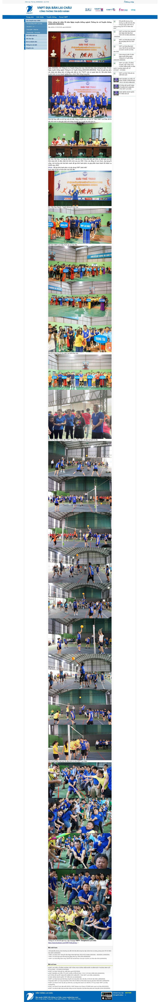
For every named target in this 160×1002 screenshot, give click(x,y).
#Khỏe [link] (50, 167)
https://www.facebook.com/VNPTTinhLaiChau (62, 943)
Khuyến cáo (30, 48)
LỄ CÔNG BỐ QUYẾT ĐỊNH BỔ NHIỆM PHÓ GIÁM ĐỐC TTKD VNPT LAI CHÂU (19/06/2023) (74, 975)
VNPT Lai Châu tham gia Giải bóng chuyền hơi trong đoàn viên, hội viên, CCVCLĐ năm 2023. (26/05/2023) (77, 979)
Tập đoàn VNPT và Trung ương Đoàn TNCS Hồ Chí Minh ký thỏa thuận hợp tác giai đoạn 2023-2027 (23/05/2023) (79, 980)
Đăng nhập (130, 2)
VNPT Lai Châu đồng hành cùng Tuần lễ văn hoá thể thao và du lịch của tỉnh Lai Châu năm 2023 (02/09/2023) (78, 958)
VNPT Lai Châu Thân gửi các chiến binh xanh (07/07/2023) (64, 971)
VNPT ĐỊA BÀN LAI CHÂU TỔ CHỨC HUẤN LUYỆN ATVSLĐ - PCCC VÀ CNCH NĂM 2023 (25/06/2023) (76, 973)
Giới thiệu (40, 17)
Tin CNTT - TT (30, 26)
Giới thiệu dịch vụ (31, 35)
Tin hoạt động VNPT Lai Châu (34, 23)
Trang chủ (30, 17)
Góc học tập (30, 38)
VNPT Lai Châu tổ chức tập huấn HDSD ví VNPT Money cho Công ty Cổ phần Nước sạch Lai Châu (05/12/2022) (79, 986)
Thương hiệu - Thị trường (33, 32)
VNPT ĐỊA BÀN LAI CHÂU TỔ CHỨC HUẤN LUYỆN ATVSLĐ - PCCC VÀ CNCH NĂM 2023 (127, 80)
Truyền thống (51, 17)
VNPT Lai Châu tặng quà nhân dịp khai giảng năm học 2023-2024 (127, 41)
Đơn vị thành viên (31, 42)
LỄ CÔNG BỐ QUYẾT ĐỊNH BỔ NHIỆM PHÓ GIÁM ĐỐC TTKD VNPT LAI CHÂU (126, 87)
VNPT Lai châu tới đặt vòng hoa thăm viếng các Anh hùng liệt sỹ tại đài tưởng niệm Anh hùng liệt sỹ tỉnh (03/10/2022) (79, 988)
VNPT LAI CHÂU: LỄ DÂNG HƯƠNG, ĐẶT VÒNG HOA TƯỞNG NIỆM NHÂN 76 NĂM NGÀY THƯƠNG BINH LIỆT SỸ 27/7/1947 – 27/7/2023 (124, 66)
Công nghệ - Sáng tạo (32, 29)
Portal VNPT (63, 17)
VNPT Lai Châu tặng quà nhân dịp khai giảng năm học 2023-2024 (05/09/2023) (69, 956)
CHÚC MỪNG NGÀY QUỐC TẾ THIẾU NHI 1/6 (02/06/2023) (65, 977)
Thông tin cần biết (31, 45)
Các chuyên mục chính (33, 20)
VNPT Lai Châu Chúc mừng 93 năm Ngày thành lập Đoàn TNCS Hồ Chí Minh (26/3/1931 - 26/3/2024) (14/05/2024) (79, 954)
